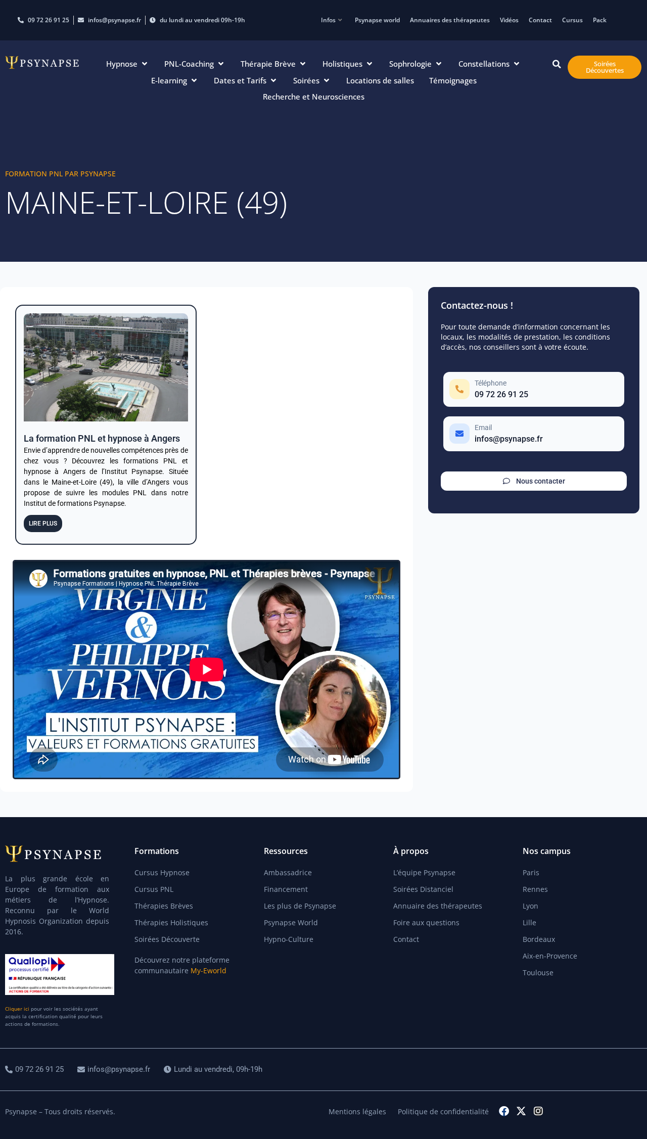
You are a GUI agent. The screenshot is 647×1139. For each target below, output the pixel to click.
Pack (600, 20)
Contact (540, 20)
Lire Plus (43, 523)
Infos (328, 20)
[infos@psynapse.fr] (115, 1069)
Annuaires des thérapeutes (450, 20)
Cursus (572, 20)
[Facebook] (504, 1111)
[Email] (533, 433)
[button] (128, 64)
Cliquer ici (17, 1008)
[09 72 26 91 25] (35, 1069)
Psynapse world (377, 20)
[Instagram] (538, 1111)
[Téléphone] (533, 389)
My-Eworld (208, 970)
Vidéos (509, 20)
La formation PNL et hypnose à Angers (102, 438)
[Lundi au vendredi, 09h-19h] (214, 1069)
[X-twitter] (521, 1111)
